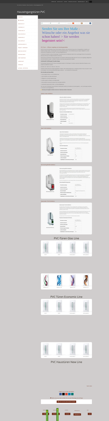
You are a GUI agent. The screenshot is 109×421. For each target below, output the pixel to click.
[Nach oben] (91, 388)
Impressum (53, 1)
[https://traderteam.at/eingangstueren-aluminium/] (87, 23)
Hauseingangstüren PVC (38, 5)
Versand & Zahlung (72, 1)
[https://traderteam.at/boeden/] (45, 23)
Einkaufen (21, 20)
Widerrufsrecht (81, 1)
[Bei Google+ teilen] (66, 394)
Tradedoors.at (21, 37)
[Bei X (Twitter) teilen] (63, 394)
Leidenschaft (21, 61)
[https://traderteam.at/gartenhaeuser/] (70, 23)
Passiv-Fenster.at (30, 5)
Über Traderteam (22, 57)
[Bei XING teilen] (72, 394)
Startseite (24, 5)
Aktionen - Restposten (23, 68)
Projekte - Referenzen (23, 47)
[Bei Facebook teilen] (60, 394)
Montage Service (21, 54)
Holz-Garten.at (21, 40)
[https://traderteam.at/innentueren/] (53, 23)
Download (20, 64)
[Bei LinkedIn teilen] (69, 394)
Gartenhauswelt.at (22, 44)
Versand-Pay (77, 414)
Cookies (65, 1)
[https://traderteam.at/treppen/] (62, 23)
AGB (86, 1)
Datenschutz (60, 1)
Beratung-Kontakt (22, 51)
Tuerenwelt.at (21, 27)
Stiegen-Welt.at (21, 30)
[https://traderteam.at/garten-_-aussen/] (79, 23)
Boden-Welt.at (21, 23)
